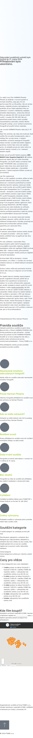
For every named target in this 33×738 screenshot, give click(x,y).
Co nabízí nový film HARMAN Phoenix (13, 97)
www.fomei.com (21, 615)
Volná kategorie (5, 552)
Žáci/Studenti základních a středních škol (14, 537)
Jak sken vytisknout (7, 229)
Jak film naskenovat (7, 176)
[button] (16, 97)
